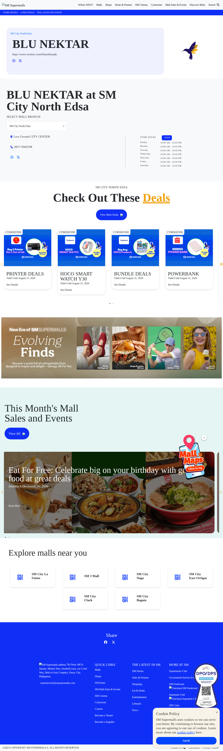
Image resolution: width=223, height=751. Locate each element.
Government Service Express (184, 677)
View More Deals (109, 214)
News (135, 710)
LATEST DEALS (27, 12)
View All (15, 433)
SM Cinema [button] (141, 4)
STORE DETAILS (10, 12)
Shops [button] (108, 4)
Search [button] (212, 4)
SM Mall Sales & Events (107, 689)
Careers (99, 708)
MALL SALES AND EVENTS (49, 12)
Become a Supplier (104, 722)
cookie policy (186, 732)
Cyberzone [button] (156, 4)
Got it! (186, 740)
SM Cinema (101, 695)
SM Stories (137, 671)
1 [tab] (110, 303)
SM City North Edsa (21, 33)
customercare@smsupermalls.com (57, 683)
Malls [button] (99, 4)
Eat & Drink (138, 690)
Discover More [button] (197, 4)
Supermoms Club (178, 671)
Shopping (137, 684)
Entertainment (139, 697)
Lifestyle (136, 703)
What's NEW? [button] (85, 4)
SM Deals (100, 682)
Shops (98, 676)
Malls (98, 669)
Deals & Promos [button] (123, 4)
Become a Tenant (104, 715)
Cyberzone (100, 702)
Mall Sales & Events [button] (175, 4)
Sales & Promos (140, 677)
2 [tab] (113, 303)
